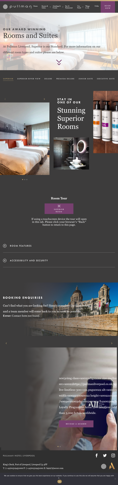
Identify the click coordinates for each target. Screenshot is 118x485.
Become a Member (76, 424)
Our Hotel (79, 7)
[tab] (22, 179)
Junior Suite (86, 79)
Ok (60, 481)
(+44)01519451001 (34, 468)
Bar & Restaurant (69, 7)
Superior (8, 79)
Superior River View (29, 79)
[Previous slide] (5, 99)
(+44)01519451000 (14, 468)
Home (35, 6)
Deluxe (48, 79)
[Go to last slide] (6, 343)
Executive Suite (106, 79)
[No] (115, 479)
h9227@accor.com (54, 468)
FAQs (97, 6)
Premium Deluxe (65, 79)
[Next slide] (44, 99)
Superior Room (59, 210)
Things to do (87, 7)
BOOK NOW (108, 7)
